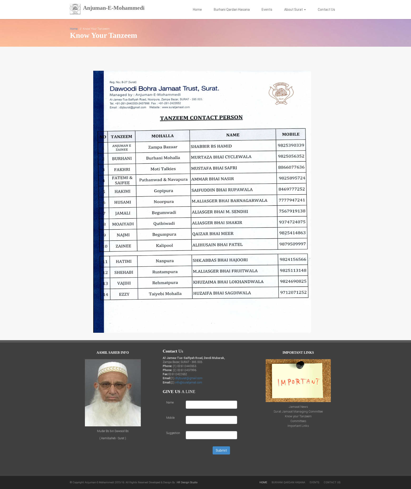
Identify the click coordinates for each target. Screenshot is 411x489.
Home (197, 9)
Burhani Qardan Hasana (232, 9)
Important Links (298, 426)
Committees (298, 421)
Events (267, 9)
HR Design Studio (187, 482)
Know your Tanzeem (298, 416)
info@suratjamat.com (188, 382)
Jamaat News (298, 406)
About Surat (293, 9)
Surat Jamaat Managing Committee (298, 411)
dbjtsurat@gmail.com (188, 378)
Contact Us (326, 9)
